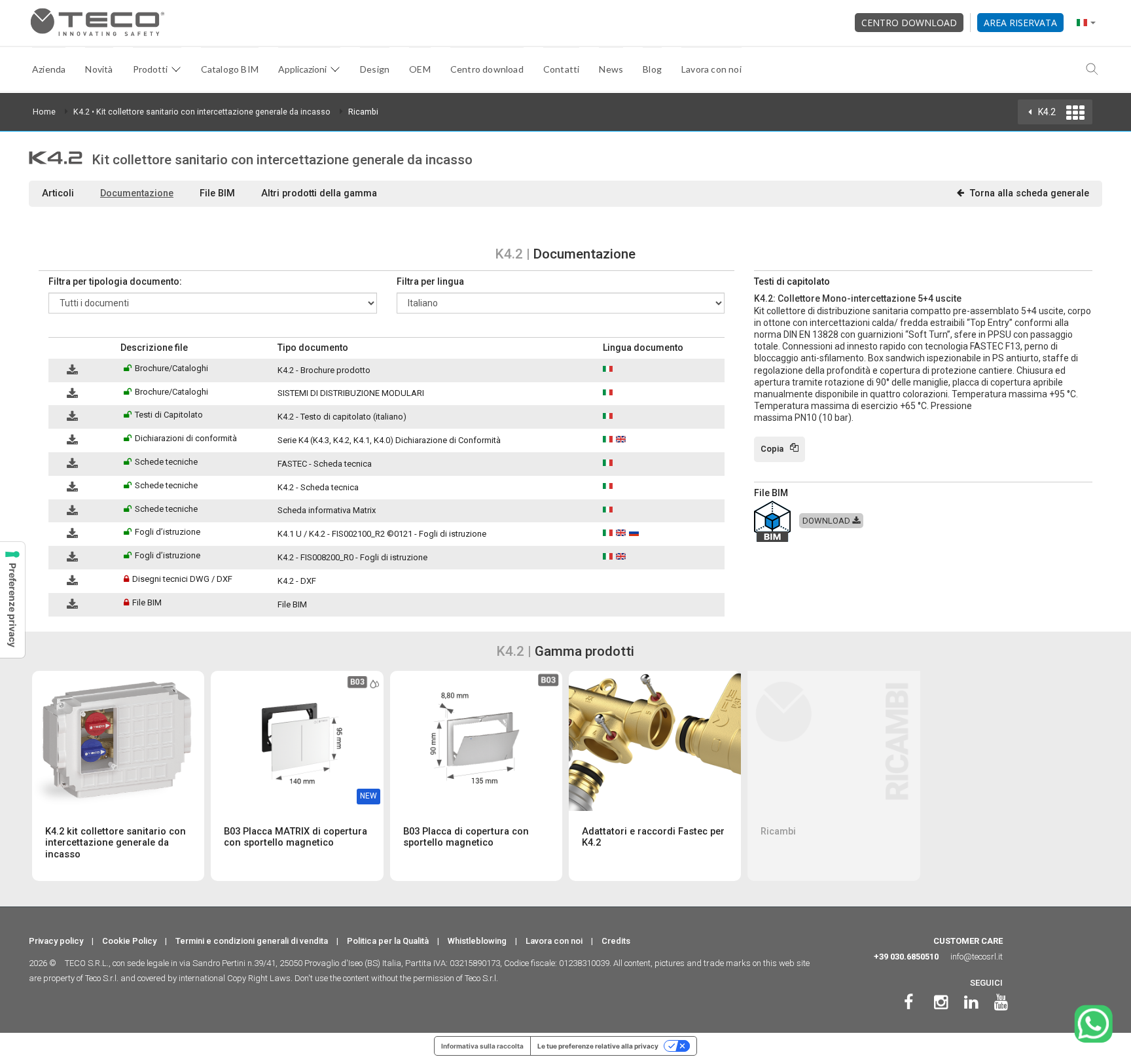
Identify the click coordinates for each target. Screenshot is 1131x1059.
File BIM (217, 193)
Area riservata (1020, 22)
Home (44, 112)
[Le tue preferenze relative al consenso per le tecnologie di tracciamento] (12, 600)
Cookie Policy (129, 941)
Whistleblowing (477, 941)
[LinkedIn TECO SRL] (971, 1002)
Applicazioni (302, 69)
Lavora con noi (711, 69)
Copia (772, 449)
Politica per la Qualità (388, 941)
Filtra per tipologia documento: (115, 281)
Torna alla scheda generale (1029, 193)
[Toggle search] (1092, 69)
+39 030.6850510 (906, 956)
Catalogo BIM (230, 69)
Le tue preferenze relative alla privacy (597, 1046)
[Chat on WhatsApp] (1093, 1024)
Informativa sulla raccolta (482, 1046)
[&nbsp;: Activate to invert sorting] (81, 348)
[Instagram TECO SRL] (941, 1002)
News (611, 69)
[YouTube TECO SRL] (1001, 1002)
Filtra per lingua (430, 281)
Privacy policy (56, 941)
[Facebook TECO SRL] (908, 1002)
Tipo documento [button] (313, 347)
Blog (652, 69)
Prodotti (150, 69)
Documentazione (136, 193)
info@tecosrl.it (976, 956)
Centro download (909, 22)
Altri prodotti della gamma (319, 193)
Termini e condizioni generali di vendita (251, 941)
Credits (615, 941)
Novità (99, 69)
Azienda (48, 69)
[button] (55, 348)
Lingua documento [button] (643, 347)
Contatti (561, 69)
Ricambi (363, 112)
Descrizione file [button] (154, 347)
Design (374, 69)
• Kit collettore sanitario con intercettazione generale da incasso (202, 112)
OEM (420, 69)
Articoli (58, 193)
